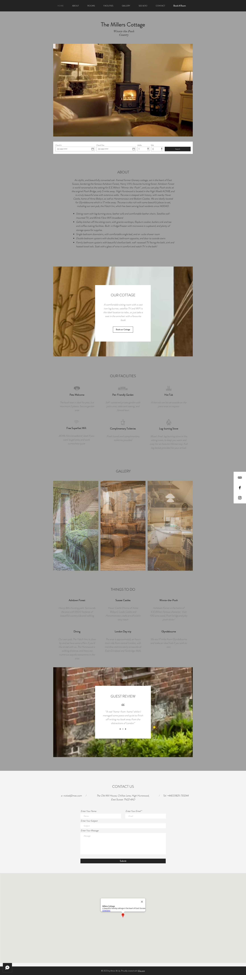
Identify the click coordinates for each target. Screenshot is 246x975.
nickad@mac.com (72, 795)
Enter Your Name (88, 811)
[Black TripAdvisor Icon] (240, 477)
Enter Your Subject (89, 821)
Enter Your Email (133, 811)
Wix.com (141, 970)
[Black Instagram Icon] (240, 498)
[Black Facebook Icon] (240, 487)
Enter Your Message (90, 830)
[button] (75, 526)
